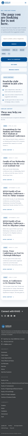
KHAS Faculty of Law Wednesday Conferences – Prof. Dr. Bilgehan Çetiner (14, 223)
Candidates (4, 411)
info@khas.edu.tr (7, 344)
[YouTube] (14, 316)
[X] (2, 316)
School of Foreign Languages (8, 394)
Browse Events (14, 69)
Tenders (10, 425)
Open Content (7, 150)
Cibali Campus (4, 355)
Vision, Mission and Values (7, 360)
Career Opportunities (6, 358)
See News (14, 64)
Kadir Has (3, 366)
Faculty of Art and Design (7, 391)
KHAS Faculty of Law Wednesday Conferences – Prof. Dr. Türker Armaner (14, 193)
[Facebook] (11, 316)
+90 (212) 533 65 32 (8, 341)
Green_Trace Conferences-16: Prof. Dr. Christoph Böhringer (13, 253)
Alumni (2, 408)
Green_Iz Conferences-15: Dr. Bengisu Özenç (12, 281)
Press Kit (12, 428)
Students (3, 405)
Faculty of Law (4, 380)
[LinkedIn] (8, 316)
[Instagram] (5, 316)
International (4, 414)
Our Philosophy (4, 363)
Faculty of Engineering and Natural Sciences (11, 388)
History (3, 369)
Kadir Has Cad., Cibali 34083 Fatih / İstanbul (13, 339)
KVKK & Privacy (4, 428)
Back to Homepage (14, 59)
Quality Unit (3, 425)
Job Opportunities (18, 425)
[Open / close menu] (25, 2)
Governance (4, 352)
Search (14, 44)
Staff (2, 416)
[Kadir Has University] (6, 2)
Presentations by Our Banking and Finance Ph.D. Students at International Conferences (14, 132)
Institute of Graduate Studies (8, 397)
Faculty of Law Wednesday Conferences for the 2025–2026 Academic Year (14, 163)
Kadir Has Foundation (6, 372)
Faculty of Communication (7, 386)
